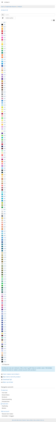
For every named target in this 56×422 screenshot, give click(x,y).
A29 (4, 83)
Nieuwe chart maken (7, 414)
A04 (4, 29)
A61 (4, 153)
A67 (4, 166)
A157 (5, 361)
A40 (4, 107)
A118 (5, 277)
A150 (5, 346)
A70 (4, 172)
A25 (4, 74)
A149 (5, 344)
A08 (4, 37)
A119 (5, 279)
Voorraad (4, 392)
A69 (4, 170)
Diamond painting (7, 399)
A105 (5, 248)
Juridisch (38, 420)
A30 (4, 85)
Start (2, 6)
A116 (5, 272)
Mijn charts (19, 420)
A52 (4, 133)
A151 (5, 348)
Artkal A (20, 6)
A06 (4, 33)
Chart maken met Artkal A (11, 374)
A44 (4, 116)
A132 (5, 307)
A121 (5, 283)
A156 (5, 359)
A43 (4, 113)
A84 (4, 203)
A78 (4, 190)
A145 (5, 335)
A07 (4, 35)
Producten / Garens (26, 420)
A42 (4, 111)
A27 (4, 79)
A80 (4, 194)
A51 (4, 131)
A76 (4, 185)
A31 (4, 87)
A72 (4, 176)
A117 (5, 274)
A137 (5, 318)
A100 (5, 237)
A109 (5, 257)
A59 (4, 148)
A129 (5, 300)
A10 (4, 42)
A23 (4, 70)
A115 (5, 270)
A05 (4, 31)
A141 (5, 327)
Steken (31, 420)
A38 (4, 103)
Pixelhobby (5, 406)
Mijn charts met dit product (11, 377)
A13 (4, 48)
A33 (4, 92)
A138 (5, 320)
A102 (5, 242)
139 (4, 322)
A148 (5, 342)
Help (35, 420)
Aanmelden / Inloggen (8, 416)
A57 (4, 144)
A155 (5, 357)
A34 (4, 94)
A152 (5, 350)
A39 (4, 105)
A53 (4, 135)
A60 (4, 150)
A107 (5, 253)
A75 (4, 183)
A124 (5, 290)
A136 (5, 316)
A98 (4, 233)
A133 (5, 309)
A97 (4, 231)
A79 (4, 192)
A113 (5, 266)
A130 (5, 303)
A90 (4, 216)
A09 (4, 39)
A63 (4, 157)
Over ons (42, 420)
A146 (5, 337)
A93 (4, 222)
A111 (5, 261)
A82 (4, 198)
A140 (5, 324)
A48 (4, 124)
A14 (4, 50)
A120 (5, 281)
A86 (4, 207)
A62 (4, 155)
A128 (5, 298)
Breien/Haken (5, 395)
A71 (4, 174)
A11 (4, 44)
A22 (4, 68)
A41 (4, 109)
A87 (4, 209)
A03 (4, 26)
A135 (5, 313)
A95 (4, 226)
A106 (5, 250)
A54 (4, 137)
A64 (4, 159)
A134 (5, 311)
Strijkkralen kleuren (10, 6)
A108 (5, 255)
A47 (4, 122)
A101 (5, 240)
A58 (4, 146)
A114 (5, 268)
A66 (4, 163)
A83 (4, 200)
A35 (4, 96)
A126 (5, 294)
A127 (5, 296)
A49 (4, 126)
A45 (4, 118)
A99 (4, 235)
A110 (5, 259)
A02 (4, 24)
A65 (4, 161)
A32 (4, 89)
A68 (4, 168)
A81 (4, 196)
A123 (5, 287)
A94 (4, 224)
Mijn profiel (14, 420)
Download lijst (7, 379)
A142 (5, 329)
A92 (4, 220)
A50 (4, 129)
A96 (4, 229)
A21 (4, 66)
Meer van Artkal (8, 382)
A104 (5, 246)
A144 (5, 333)
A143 (5, 331)
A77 (4, 187)
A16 (4, 55)
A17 (4, 57)
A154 (5, 355)
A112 (5, 263)
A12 (4, 46)
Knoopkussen (5, 401)
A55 (4, 139)
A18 (4, 59)
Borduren (4, 397)
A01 (4, 22)
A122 (5, 285)
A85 (4, 205)
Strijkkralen (5, 404)
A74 (4, 181)
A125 (5, 292)
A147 (5, 340)
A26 (4, 76)
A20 (4, 63)
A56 (4, 142)
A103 (5, 244)
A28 (4, 81)
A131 (5, 305)
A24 (4, 72)
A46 (4, 120)
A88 (4, 211)
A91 (4, 218)
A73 (4, 179)
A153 (5, 353)
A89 (4, 213)
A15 (4, 53)
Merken (4, 408)
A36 (4, 98)
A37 (4, 100)
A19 (4, 61)
